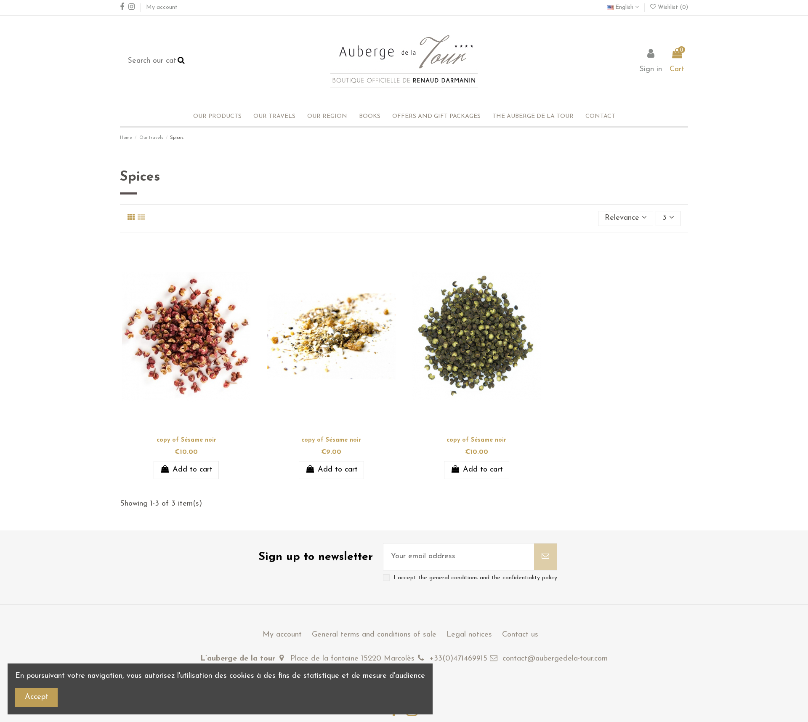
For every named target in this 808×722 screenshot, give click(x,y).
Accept (36, 697)
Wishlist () (672, 7)
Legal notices (469, 635)
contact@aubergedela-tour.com (555, 659)
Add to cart (193, 470)
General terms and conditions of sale (374, 635)
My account (162, 7)
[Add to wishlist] (178, 429)
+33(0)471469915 (458, 659)
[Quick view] (194, 429)
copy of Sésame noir (186, 440)
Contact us (520, 635)
